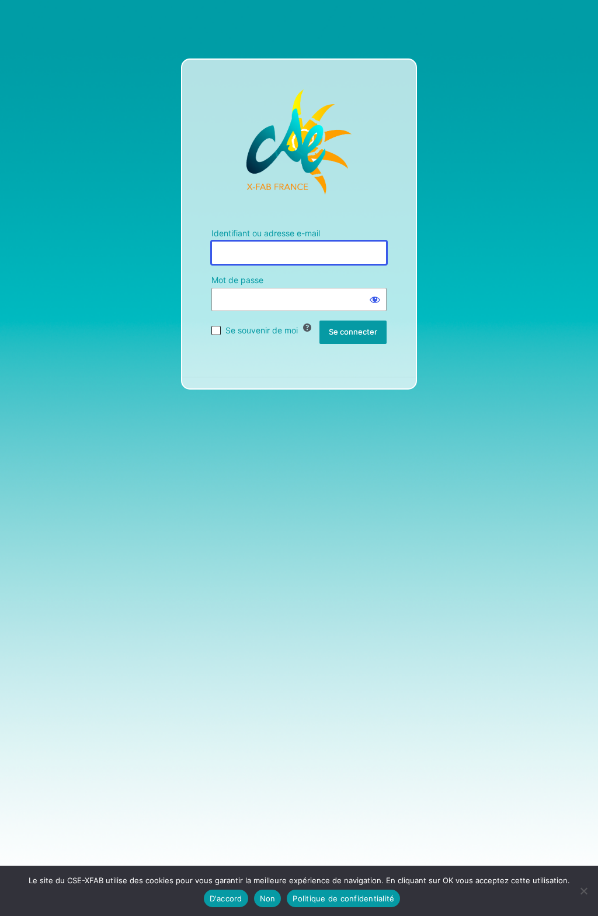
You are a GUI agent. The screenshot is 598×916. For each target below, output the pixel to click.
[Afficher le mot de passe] (375, 299)
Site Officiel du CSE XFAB (299, 142)
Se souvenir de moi (261, 330)
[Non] (583, 891)
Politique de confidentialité (343, 898)
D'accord (226, 898)
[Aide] (307, 328)
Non (268, 898)
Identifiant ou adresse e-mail (265, 233)
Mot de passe (237, 280)
